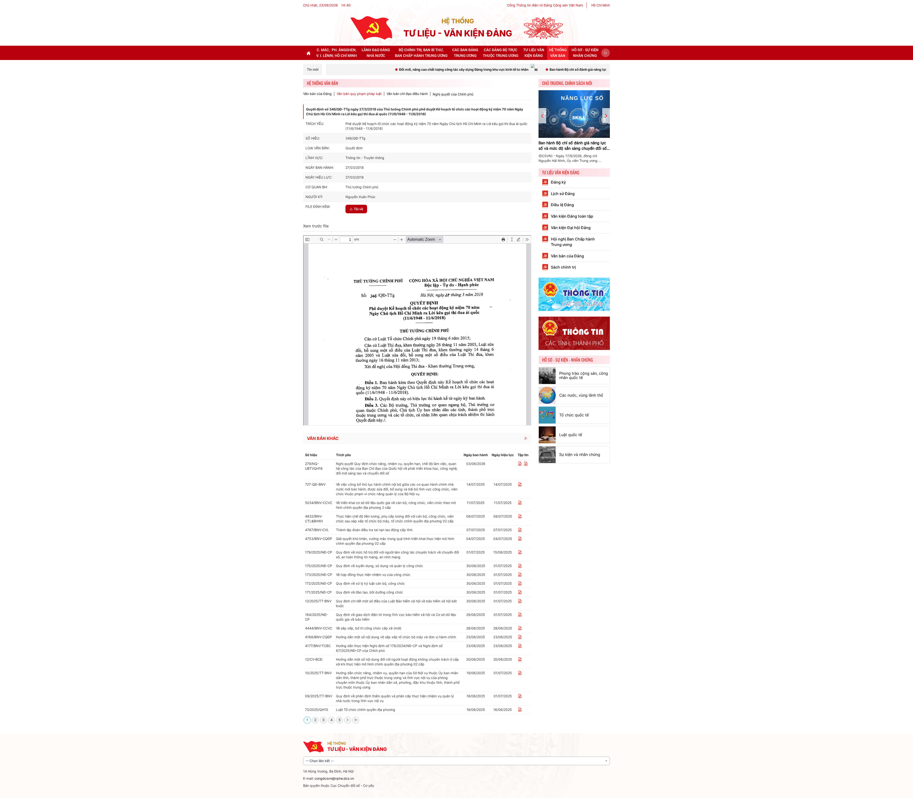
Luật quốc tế (570, 434)
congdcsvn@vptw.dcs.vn (334, 778)
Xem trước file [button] (316, 226)
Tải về (358, 209)
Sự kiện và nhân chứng (579, 454)
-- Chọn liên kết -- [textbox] (320, 761)
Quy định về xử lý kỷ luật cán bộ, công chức (370, 583)
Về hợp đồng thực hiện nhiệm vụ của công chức (373, 575)
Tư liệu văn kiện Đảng (560, 172)
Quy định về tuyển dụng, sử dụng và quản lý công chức (379, 566)
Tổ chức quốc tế (574, 415)
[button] (605, 53)
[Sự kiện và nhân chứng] (547, 454)
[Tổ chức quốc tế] (547, 415)
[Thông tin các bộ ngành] (574, 294)
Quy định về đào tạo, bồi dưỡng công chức (369, 592)
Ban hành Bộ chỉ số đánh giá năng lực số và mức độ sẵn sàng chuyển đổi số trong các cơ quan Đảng (573, 145)
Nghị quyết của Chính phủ (453, 94)
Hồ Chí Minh (600, 5)
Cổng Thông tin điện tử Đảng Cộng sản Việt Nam (545, 5)
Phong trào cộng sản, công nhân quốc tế (583, 375)
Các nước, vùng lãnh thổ (581, 395)
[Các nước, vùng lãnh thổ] (547, 395)
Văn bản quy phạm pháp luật (359, 94)
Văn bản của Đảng (317, 94)
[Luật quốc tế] (547, 434)
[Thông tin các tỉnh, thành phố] (574, 333)
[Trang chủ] (371, 28)
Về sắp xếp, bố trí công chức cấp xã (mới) (368, 628)
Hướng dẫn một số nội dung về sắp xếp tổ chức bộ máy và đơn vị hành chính (396, 637)
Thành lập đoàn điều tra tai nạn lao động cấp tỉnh (374, 530)
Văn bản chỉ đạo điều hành (407, 94)
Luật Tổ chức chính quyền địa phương (365, 710)
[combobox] (456, 761)
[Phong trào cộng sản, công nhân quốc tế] (547, 375)
